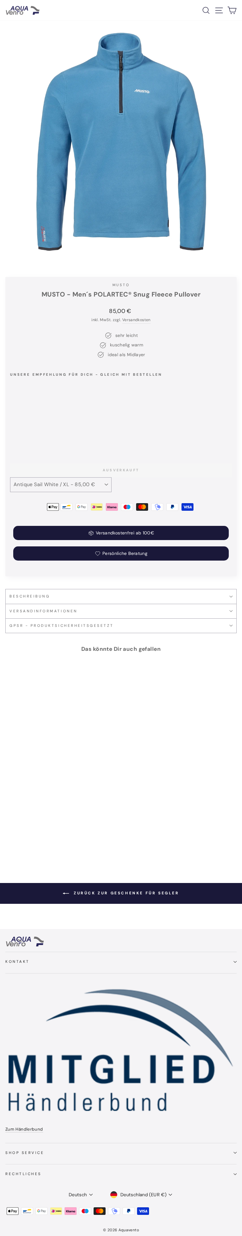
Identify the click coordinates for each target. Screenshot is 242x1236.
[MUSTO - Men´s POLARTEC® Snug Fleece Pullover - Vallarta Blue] (13, 436)
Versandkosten (136, 319)
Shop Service (24, 1152)
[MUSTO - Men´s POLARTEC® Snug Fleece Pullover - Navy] (21, 436)
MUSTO (121, 285)
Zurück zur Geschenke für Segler (125, 893)
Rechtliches (23, 1173)
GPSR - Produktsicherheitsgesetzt (61, 625)
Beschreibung (29, 596)
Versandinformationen (43, 611)
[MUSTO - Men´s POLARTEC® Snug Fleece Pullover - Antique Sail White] (28, 436)
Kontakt (17, 961)
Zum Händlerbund (24, 1129)
